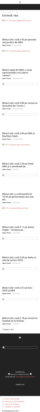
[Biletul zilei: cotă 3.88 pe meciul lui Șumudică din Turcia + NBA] (20, 91)
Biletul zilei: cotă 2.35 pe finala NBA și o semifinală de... (17, 165)
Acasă (4, 12)
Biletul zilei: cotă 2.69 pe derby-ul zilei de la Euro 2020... (19, 259)
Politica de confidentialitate (14, 401)
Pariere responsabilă (12, 399)
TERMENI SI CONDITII (13, 407)
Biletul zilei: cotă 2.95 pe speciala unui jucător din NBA (19, 41)
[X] (20, 387)
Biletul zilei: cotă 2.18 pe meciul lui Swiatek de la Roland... (19, 319)
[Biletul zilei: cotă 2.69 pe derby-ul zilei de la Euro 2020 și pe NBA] (20, 246)
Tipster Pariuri (6, 45)
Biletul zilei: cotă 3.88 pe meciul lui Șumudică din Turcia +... (19, 104)
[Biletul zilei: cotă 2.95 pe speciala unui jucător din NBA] (20, 28)
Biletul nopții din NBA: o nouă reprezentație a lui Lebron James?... (17, 73)
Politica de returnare (12, 404)
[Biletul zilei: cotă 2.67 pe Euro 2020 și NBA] (20, 276)
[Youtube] (24, 387)
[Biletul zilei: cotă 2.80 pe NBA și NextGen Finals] (20, 122)
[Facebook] (15, 387)
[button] (3, 7)
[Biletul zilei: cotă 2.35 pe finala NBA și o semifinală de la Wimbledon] (20, 152)
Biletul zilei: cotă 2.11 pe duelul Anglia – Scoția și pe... (18, 228)
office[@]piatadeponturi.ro (25, 377)
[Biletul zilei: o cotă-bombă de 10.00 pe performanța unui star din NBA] (20, 182)
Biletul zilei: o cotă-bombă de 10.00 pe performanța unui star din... (18, 197)
